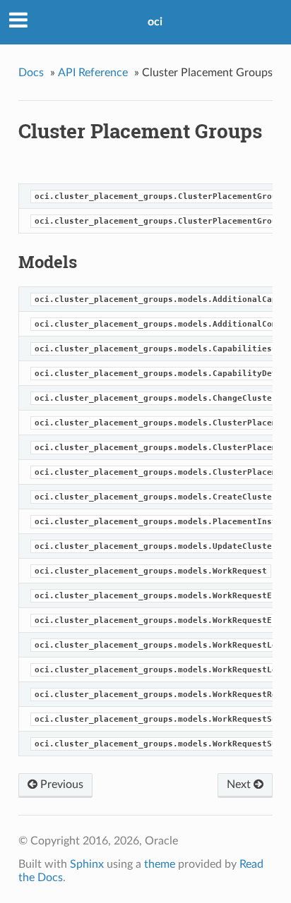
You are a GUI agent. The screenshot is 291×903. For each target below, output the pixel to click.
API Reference (93, 72)
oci (155, 22)
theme (159, 864)
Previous (60, 784)
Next (240, 784)
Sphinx (87, 864)
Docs (31, 72)
